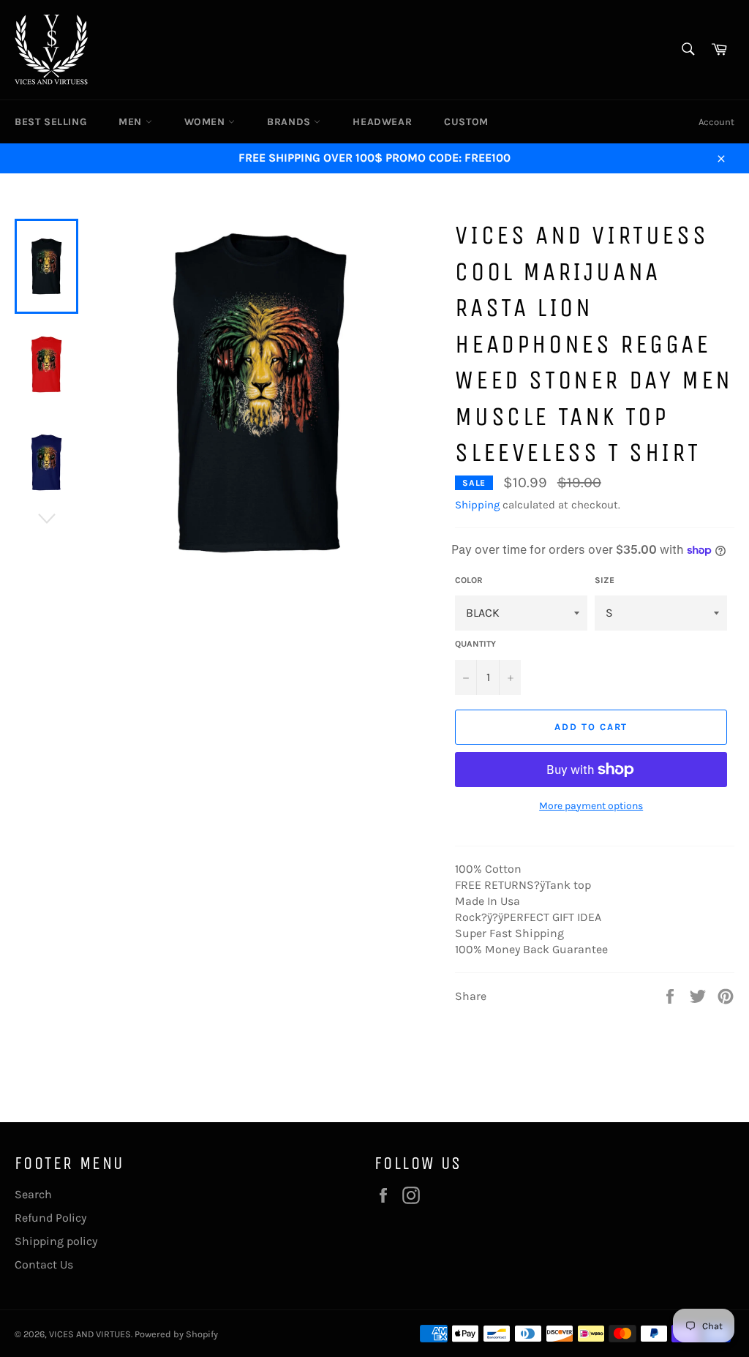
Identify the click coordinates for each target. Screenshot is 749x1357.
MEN (131, 122)
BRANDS (290, 122)
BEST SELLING (50, 122)
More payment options (591, 806)
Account (716, 121)
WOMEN (206, 122)
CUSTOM (466, 122)
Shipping (477, 504)
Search (33, 1194)
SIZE (604, 580)
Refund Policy (50, 1218)
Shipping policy (56, 1241)
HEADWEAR (382, 122)
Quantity (475, 644)
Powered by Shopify (176, 1333)
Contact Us (44, 1264)
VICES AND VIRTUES (90, 1333)
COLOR (469, 580)
